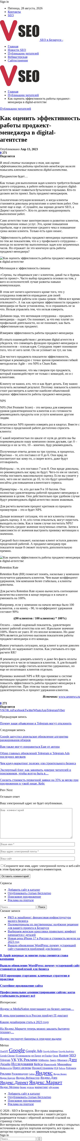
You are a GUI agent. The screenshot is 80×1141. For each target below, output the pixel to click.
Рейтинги (71, 1068)
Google (17, 1050)
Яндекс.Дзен (48, 1077)
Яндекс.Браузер (7, 1078)
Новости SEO (17, 50)
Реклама (5, 1073)
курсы (30, 1087)
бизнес (23, 1087)
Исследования (22, 1064)
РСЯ (56, 1068)
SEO (11, 15)
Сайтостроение (18, 60)
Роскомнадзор (20, 1073)
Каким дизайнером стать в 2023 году (24, 1022)
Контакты (14, 11)
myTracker (47, 1055)
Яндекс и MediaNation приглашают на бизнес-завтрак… (37, 1009)
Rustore (64, 1055)
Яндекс (44, 1073)
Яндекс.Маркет (45, 1082)
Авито (53, 1060)
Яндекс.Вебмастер (28, 1077)
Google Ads (34, 1051)
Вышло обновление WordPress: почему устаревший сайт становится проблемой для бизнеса (42, 947)
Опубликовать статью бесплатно (29, 893)
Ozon (55, 1055)
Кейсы (38, 1064)
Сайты (32, 1074)
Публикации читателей (23, 53)
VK (14, 1060)
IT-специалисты (23, 1055)
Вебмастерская (17, 57)
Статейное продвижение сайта (21, 985)
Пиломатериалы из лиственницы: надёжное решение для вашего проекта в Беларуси (43, 926)
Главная (13, 46)
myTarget (36, 1055)
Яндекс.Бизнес (60, 1074)
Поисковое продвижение (24, 896)
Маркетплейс (50, 1064)
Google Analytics (66, 1051)
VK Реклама (27, 1059)
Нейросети (6, 1068)
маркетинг (41, 1087)
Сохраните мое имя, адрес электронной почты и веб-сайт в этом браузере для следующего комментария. (40, 867)
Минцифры (64, 1064)
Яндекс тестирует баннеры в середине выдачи (30, 1038)
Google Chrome (7, 1056)
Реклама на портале (21, 900)
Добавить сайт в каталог (24, 889)
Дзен (72, 1059)
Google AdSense (50, 1051)
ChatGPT (4, 1051)
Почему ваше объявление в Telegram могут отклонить (35, 723)
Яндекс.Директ (14, 1082)
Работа (62, 1068)
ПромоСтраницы (42, 1067)
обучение (54, 1087)
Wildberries (43, 1060)
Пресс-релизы (22, 1067)
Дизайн (5, 1064)
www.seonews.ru (69, 696)
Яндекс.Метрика (9, 1087)
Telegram (5, 1060)
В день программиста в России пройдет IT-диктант (34, 1015)
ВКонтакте (62, 1060)
